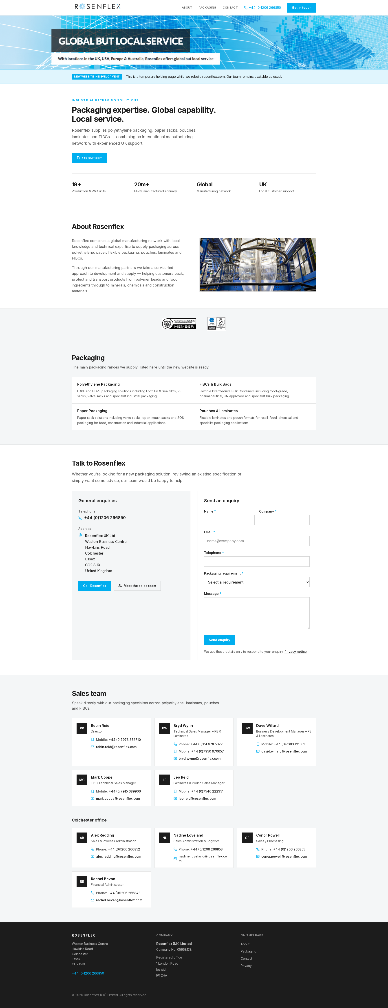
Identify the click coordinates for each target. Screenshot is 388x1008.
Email (209, 532)
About (187, 7)
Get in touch (301, 7)
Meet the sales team (140, 586)
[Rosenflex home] (99, 7)
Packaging (207, 7)
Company (268, 511)
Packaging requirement (223, 573)
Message (212, 593)
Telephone (214, 553)
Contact (230, 7)
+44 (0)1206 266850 (265, 7)
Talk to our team (89, 158)
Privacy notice (295, 651)
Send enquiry (219, 640)
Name (210, 511)
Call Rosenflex (94, 586)
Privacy (246, 966)
